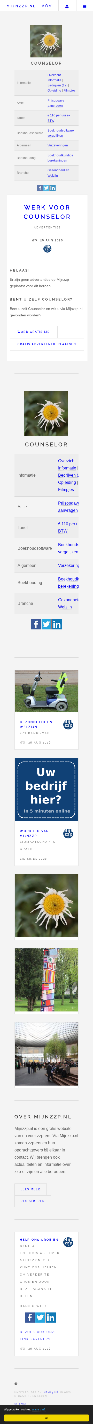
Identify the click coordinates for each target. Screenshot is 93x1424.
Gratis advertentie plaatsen (47, 344)
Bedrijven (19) (57, 85)
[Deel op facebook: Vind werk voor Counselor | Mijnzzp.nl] (40, 190)
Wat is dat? (38, 1409)
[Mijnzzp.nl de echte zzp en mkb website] (46, 41)
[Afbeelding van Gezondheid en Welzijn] (46, 692)
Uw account (67, 5)
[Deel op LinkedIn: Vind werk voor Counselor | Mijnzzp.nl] (53, 190)
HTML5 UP (51, 1392)
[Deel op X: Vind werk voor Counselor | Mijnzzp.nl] (46, 190)
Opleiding (54, 90)
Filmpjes (69, 90)
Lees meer (31, 1189)
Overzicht (54, 75)
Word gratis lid (34, 331)
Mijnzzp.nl (21, 6)
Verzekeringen (58, 145)
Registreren (33, 1201)
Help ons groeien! (40, 1239)
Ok (46, 1418)
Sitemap (20, 1403)
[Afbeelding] (46, 907)
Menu (84, 5)
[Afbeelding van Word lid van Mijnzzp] (46, 791)
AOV (47, 6)
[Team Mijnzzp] (47, 249)
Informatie (54, 80)
